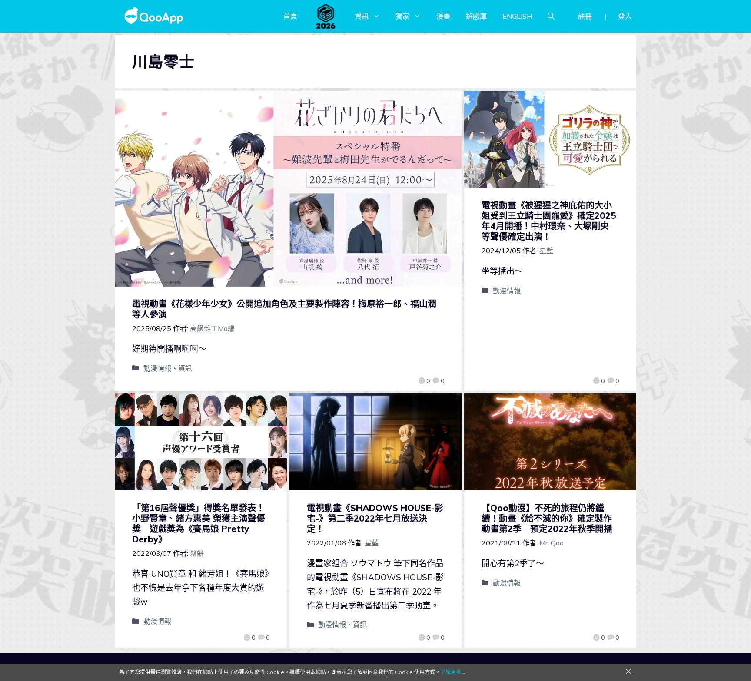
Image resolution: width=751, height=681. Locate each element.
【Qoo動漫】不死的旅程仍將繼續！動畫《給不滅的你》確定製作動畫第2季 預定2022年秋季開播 (547, 518)
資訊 (362, 16)
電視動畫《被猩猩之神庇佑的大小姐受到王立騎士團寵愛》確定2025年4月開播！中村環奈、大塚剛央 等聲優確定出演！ (549, 221)
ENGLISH (517, 16)
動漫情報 (157, 368)
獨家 (402, 16)
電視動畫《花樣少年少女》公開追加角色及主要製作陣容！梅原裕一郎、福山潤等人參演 (284, 309)
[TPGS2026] (326, 16)
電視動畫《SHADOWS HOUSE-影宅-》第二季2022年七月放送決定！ (375, 518)
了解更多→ (453, 672)
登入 (625, 16)
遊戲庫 (476, 16)
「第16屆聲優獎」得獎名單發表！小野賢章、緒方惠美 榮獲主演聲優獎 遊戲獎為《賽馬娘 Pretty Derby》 (198, 523)
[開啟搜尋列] (551, 16)
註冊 (585, 16)
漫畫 (443, 16)
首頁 (290, 16)
